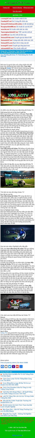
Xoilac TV (3, 333)
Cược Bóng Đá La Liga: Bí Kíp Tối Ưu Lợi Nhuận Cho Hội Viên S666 (15, 384)
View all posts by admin (8, 362)
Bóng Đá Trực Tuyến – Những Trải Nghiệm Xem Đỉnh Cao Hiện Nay (15, 414)
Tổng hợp (11, 51)
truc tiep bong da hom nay (12, 420)
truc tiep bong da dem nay (9, 422)
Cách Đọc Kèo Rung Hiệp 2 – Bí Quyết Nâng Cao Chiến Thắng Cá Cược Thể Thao (16, 392)
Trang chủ (3, 51)
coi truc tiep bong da (27, 420)
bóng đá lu (4, 418)
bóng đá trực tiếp (13, 418)
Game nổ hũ (27, 422)
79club (21, 422)
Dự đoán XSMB (22, 362)
